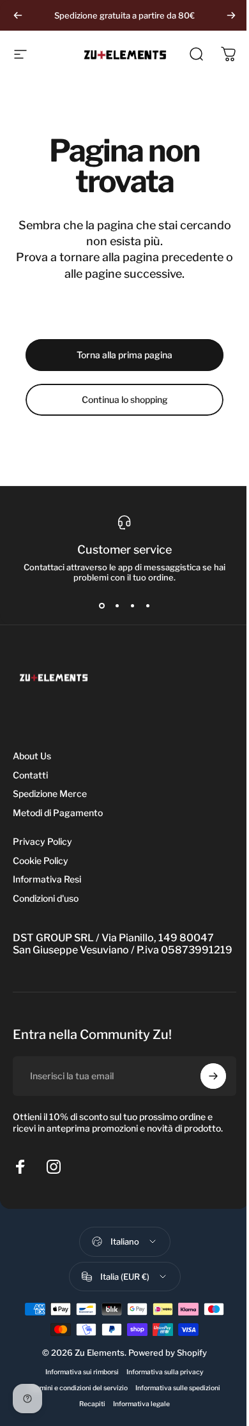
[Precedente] (18, 15)
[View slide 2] (116, 605)
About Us (32, 755)
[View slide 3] (132, 605)
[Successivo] (231, 15)
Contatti (30, 775)
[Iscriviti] (213, 1076)
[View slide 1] (101, 605)
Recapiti (92, 1404)
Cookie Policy (40, 860)
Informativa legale (141, 1404)
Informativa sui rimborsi (82, 1372)
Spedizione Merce (50, 793)
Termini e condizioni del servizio (78, 1388)
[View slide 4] (147, 605)
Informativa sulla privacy (165, 1372)
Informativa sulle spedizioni (177, 1388)
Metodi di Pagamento (58, 812)
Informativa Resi (47, 879)
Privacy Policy (42, 841)
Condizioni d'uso (46, 898)
